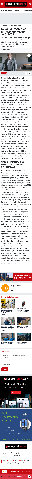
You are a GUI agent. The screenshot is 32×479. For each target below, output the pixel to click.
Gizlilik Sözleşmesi (13, 462)
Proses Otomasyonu (15, 26)
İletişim (23, 462)
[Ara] (30, 4)
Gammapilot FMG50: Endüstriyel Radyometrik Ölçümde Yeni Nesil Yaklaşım (7, 328)
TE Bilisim (13, 287)
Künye (26, 464)
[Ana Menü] (2, 4)
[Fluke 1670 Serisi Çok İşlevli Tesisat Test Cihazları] (24, 321)
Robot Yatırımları (6, 10)
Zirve (4, 462)
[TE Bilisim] (5, 288)
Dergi (16, 460)
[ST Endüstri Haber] (16, 4)
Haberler (4, 26)
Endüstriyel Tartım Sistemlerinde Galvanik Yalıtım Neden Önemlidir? (23, 310)
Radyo (10, 460)
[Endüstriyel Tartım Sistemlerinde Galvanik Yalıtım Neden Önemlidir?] (24, 303)
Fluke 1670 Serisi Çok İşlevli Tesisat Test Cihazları (22, 328)
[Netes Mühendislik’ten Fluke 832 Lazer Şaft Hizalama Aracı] (8, 337)
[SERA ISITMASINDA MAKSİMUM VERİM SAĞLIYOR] (16, 62)
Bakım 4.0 (17, 10)
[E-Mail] (12, 290)
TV (22, 460)
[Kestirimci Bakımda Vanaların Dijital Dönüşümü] (24, 337)
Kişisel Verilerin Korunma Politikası (12, 464)
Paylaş (5, 73)
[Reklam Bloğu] (16, 392)
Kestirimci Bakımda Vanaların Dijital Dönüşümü (22, 344)
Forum (27, 460)
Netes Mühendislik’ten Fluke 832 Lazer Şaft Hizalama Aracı (7, 344)
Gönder (5, 369)
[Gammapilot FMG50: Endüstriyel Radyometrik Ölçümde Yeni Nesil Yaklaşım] (8, 321)
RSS (5, 471)
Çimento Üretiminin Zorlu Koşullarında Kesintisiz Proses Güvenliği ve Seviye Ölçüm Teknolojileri (8, 311)
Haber (4, 460)
